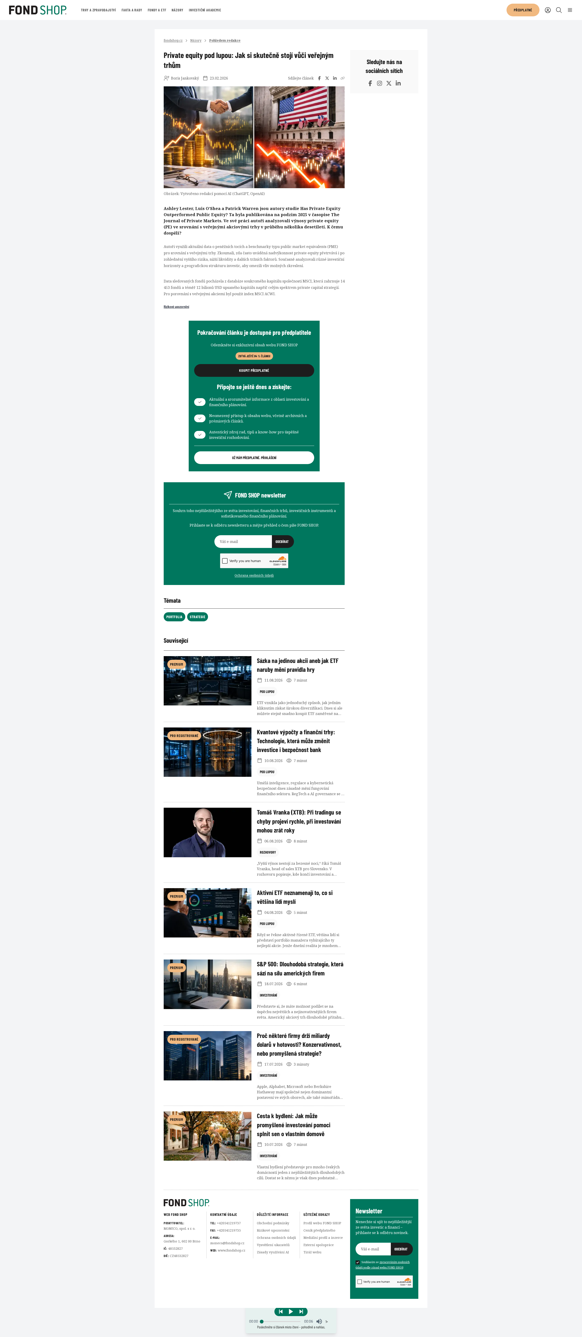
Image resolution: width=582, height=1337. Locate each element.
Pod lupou (267, 691)
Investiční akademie (205, 10)
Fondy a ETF (157, 10)
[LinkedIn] (398, 83)
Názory (177, 10)
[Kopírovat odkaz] (343, 78)
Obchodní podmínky (273, 1223)
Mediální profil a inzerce (323, 1237)
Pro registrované (184, 735)
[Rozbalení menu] (570, 10)
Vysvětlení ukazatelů (273, 1245)
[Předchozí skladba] (280, 1311)
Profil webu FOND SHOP (322, 1223)
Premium (176, 664)
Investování (268, 995)
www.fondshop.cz (231, 1250)
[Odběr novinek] (254, 541)
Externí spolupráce (319, 1245)
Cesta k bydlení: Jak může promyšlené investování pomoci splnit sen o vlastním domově (293, 1124)
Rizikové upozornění (176, 306)
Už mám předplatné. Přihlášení (254, 457)
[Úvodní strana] (257, 1202)
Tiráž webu (312, 1252)
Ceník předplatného (319, 1230)
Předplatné (523, 10)
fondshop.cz (173, 40)
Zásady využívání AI (273, 1252)
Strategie (197, 617)
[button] (291, 1311)
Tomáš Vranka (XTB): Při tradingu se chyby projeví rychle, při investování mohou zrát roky (299, 821)
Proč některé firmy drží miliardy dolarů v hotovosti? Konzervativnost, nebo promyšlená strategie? (299, 1044)
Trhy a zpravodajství (98, 10)
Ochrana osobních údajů (254, 575)
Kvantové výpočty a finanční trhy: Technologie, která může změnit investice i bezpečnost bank (296, 740)
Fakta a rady (132, 10)
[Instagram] (379, 83)
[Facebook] (370, 83)
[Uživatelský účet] (548, 10)
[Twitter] (389, 83)
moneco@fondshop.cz (227, 1243)
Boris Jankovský (185, 78)
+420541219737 (229, 1223)
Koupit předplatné (254, 370)
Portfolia (174, 617)
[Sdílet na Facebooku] (319, 78)
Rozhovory (268, 852)
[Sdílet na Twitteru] (327, 78)
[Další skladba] (301, 1311)
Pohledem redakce (225, 40)
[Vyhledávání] (559, 10)
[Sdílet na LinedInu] (335, 78)
